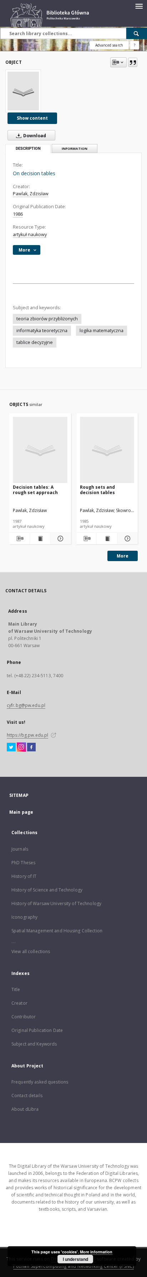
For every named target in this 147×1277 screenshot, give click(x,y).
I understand (75, 1259)
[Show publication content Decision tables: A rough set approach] (40, 538)
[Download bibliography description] (19, 538)
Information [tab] (74, 148)
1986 (18, 214)
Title (15, 989)
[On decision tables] (23, 91)
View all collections (30, 951)
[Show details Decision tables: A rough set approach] (60, 538)
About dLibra (25, 1109)
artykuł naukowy (30, 234)
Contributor (23, 1017)
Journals (19, 849)
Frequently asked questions (39, 1082)
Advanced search (109, 45)
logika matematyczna (101, 330)
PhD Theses (23, 863)
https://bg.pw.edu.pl (27, 735)
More (122, 556)
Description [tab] (28, 148)
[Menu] (138, 5)
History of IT (24, 876)
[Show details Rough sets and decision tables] (126, 538)
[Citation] (132, 62)
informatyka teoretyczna (41, 330)
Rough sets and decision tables (97, 489)
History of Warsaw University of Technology (56, 903)
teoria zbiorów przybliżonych (47, 319)
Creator (19, 1003)
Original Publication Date (37, 1030)
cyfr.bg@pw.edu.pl (26, 705)
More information (96, 1251)
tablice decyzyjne (34, 342)
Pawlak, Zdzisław (31, 194)
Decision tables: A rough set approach (35, 489)
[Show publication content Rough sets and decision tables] (107, 538)
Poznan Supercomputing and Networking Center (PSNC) (73, 1266)
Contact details (26, 1095)
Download (34, 136)
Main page (21, 812)
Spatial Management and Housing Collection (56, 931)
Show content (32, 118)
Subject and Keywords (34, 1044)
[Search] (136, 33)
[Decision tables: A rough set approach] (40, 450)
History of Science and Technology (46, 890)
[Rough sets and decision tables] (107, 450)
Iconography (24, 917)
